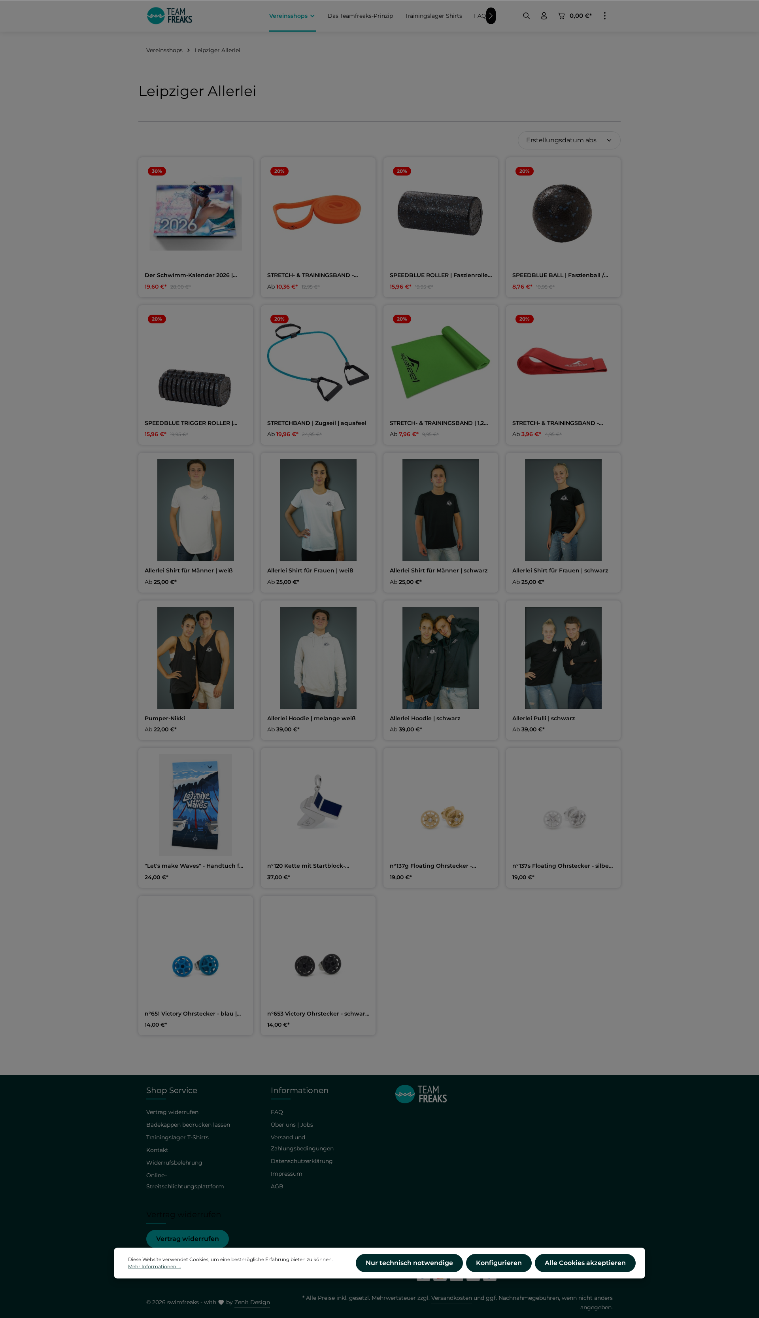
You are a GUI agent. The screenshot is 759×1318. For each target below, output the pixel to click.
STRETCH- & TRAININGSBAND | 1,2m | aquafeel (440, 423)
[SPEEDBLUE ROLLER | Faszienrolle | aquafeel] (441, 215)
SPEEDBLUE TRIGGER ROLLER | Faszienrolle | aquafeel (189, 423)
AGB (277, 1186)
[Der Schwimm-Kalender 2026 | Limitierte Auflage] (196, 215)
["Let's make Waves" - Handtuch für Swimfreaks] (196, 805)
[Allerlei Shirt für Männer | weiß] (196, 510)
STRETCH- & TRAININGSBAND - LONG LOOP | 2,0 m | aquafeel (310, 275)
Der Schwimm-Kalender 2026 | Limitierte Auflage (189, 275)
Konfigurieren (499, 1263)
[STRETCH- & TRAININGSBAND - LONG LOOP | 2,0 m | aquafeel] (318, 215)
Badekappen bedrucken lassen (188, 1124)
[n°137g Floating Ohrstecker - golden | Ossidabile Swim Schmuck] (441, 805)
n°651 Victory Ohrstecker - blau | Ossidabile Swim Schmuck (191, 1014)
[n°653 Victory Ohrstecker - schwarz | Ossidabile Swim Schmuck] (318, 953)
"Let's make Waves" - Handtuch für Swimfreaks (195, 866)
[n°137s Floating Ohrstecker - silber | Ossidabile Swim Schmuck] (563, 805)
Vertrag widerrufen (187, 1238)
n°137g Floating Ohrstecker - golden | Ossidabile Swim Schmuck (441, 866)
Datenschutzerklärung (302, 1161)
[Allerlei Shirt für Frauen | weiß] (318, 510)
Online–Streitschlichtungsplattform (185, 1181)
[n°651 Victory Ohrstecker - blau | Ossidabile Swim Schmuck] (196, 953)
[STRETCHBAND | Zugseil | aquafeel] (318, 363)
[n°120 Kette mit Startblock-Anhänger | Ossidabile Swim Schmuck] (318, 805)
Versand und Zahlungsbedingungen (302, 1143)
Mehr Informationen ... (154, 1266)
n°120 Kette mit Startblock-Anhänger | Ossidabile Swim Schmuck (308, 866)
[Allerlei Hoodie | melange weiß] (318, 658)
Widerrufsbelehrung (174, 1162)
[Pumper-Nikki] (196, 658)
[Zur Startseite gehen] (169, 15)
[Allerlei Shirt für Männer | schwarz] (441, 510)
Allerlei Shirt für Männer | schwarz (438, 570)
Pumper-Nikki (165, 718)
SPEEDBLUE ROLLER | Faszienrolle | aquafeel (440, 275)
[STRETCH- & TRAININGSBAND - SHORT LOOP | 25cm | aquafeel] (563, 363)
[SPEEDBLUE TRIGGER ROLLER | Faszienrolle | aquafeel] (196, 363)
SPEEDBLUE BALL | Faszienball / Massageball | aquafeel (558, 275)
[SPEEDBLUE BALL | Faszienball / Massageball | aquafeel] (563, 215)
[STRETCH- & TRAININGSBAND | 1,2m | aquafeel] (441, 363)
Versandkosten (451, 1297)
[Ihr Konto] (544, 16)
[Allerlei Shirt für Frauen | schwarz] (563, 510)
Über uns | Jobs (292, 1124)
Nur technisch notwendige (409, 1263)
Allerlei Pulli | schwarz (543, 718)
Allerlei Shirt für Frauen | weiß (310, 570)
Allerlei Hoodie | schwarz (425, 718)
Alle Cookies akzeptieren (585, 1263)
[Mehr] (605, 16)
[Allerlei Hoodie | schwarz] (441, 658)
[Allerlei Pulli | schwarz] (563, 658)
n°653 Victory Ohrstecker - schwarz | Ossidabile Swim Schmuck (317, 1014)
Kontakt (157, 1150)
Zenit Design (252, 1302)
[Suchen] (526, 16)
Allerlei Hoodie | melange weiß (311, 718)
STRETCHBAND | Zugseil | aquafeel (316, 423)
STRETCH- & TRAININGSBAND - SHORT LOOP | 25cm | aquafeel (556, 423)
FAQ (277, 1112)
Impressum (286, 1173)
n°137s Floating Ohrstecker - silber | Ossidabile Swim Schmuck (563, 866)
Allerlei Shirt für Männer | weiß (189, 570)
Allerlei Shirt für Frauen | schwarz (560, 570)
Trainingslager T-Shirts (177, 1137)
